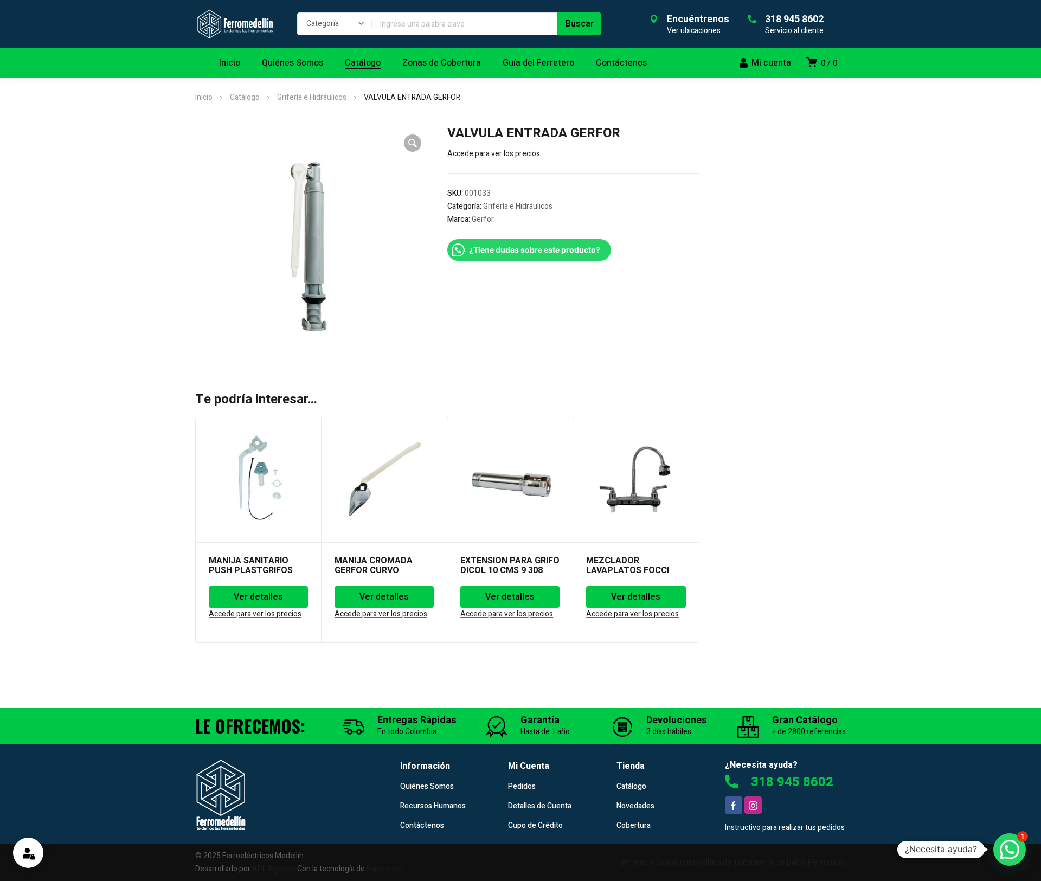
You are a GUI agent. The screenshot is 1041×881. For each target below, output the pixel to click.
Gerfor (483, 219)
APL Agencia (273, 868)
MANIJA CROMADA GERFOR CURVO (374, 565)
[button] (412, 143)
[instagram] (753, 805)
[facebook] (733, 805)
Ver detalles (258, 596)
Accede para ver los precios (493, 153)
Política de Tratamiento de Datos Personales (771, 862)
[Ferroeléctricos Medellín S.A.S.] (235, 24)
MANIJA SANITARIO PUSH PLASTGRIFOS (251, 565)
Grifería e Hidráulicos (311, 97)
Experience (385, 868)
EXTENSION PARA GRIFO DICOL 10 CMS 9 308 (510, 565)
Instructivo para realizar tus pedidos (785, 827)
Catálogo (245, 97)
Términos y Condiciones (656, 862)
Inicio (204, 97)
